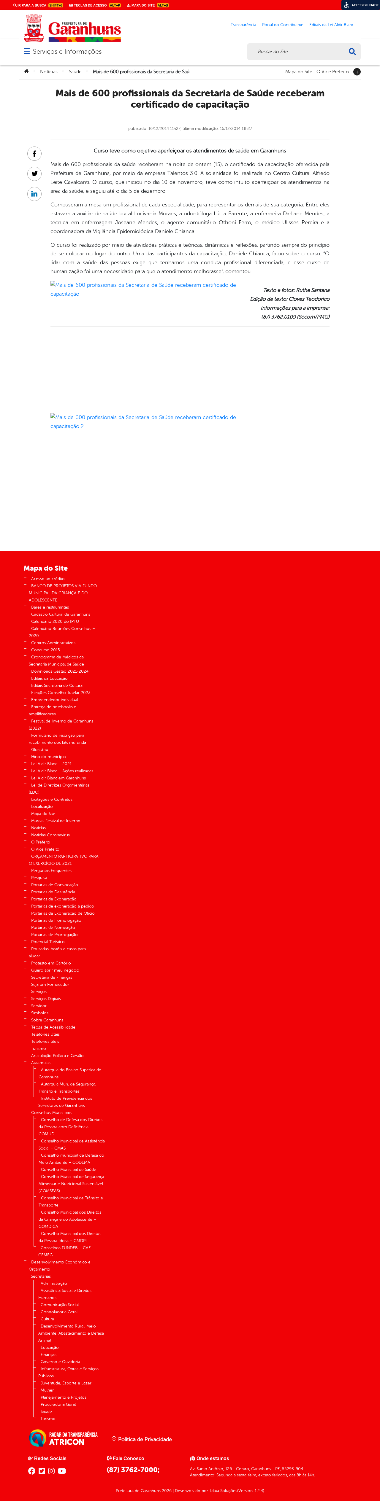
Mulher (47, 1390)
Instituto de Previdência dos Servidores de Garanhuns (65, 1102)
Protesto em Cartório (51, 963)
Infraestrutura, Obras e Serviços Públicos (68, 1372)
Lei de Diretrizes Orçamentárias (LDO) (59, 789)
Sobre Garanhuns (47, 1020)
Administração (54, 1283)
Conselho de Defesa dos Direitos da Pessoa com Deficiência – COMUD (70, 1127)
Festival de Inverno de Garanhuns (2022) (61, 724)
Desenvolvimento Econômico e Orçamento (60, 1265)
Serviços (39, 991)
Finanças (48, 1354)
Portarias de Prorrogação (54, 934)
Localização (42, 806)
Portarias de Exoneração (54, 899)
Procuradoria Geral (58, 1404)
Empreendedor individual (54, 700)
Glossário (39, 749)
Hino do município (48, 757)
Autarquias (40, 1063)
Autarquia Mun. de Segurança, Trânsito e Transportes (67, 1087)
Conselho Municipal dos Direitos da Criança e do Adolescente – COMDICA (70, 1219)
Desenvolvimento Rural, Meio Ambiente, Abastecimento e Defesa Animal (71, 1333)
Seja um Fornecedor (50, 984)
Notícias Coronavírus (50, 835)
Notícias (49, 71)
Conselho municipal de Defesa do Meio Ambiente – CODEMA (71, 1159)
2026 (166, 1491)
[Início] (26, 71)
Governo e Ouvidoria (60, 1362)
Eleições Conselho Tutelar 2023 (61, 692)
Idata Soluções (223, 1491)
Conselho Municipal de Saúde (68, 1169)
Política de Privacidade (144, 1439)
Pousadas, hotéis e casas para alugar (57, 952)
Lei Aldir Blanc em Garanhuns (58, 778)
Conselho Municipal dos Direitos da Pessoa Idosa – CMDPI (70, 1237)
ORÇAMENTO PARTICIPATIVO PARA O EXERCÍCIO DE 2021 (64, 860)
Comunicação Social (60, 1305)
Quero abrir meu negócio (55, 970)
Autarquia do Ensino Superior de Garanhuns (70, 1073)
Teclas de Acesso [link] (96, 5)
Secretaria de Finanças (51, 977)
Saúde (75, 71)
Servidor (39, 1006)
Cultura (47, 1319)
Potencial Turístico (48, 942)
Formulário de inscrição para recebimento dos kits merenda (57, 739)
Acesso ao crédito (48, 579)
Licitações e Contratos (51, 799)
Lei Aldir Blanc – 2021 (51, 764)
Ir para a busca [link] (39, 5)
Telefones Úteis (45, 1034)
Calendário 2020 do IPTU (55, 621)
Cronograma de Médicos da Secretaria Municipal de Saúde (56, 660)
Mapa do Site (298, 71)
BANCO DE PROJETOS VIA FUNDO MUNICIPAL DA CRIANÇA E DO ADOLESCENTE (63, 593)
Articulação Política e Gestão (57, 1055)
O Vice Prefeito (332, 71)
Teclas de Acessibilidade (53, 1027)
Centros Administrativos (53, 643)
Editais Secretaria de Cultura (57, 685)
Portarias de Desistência (53, 892)
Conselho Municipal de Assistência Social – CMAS (72, 1144)
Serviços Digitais (46, 999)
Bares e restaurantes (50, 607)
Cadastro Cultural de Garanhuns (60, 614)
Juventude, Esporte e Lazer (66, 1383)
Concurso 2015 (45, 650)
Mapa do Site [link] (149, 5)
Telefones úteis (45, 1041)
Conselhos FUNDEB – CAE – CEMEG (66, 1251)
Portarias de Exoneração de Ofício (63, 913)
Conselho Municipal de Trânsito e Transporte (71, 1201)
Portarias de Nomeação (53, 927)
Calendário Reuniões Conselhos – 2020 (62, 632)
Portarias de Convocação (54, 885)
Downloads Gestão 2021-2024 (59, 671)
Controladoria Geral (59, 1312)
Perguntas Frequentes (51, 870)
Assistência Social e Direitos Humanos (64, 1294)
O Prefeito (40, 842)
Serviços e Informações (67, 51)
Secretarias (41, 1276)
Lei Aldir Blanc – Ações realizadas (62, 771)
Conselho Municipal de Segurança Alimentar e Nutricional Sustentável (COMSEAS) (71, 1183)
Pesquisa (39, 878)
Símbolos (39, 1013)
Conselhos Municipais (51, 1112)
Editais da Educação (49, 678)
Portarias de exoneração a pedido (62, 906)
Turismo (38, 1048)
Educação (50, 1347)
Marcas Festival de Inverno (55, 821)
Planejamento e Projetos (63, 1397)
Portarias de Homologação (56, 920)
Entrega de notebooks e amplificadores (52, 710)
